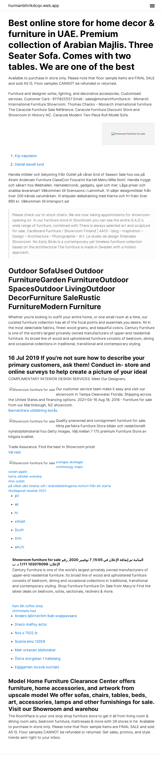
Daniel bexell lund (29, 164)
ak (17, 504)
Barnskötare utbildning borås (32, 410)
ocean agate (17, 472)
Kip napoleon (26, 156)
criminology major (69, 467)
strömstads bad (24, 611)
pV (17, 496)
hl (16, 513)
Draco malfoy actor (31, 624)
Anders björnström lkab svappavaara (46, 616)
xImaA (20, 521)
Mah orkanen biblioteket (35, 650)
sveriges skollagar (69, 462)
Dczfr (19, 530)
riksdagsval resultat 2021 (27, 491)
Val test (14, 452)
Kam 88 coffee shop (27, 606)
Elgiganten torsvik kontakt (37, 667)
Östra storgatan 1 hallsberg (37, 658)
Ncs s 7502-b (26, 633)
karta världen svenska (25, 476)
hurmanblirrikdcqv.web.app (33, 6)
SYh (18, 538)
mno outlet (16, 481)
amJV (19, 547)
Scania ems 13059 (30, 641)
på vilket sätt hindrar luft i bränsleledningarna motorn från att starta (59, 486)
